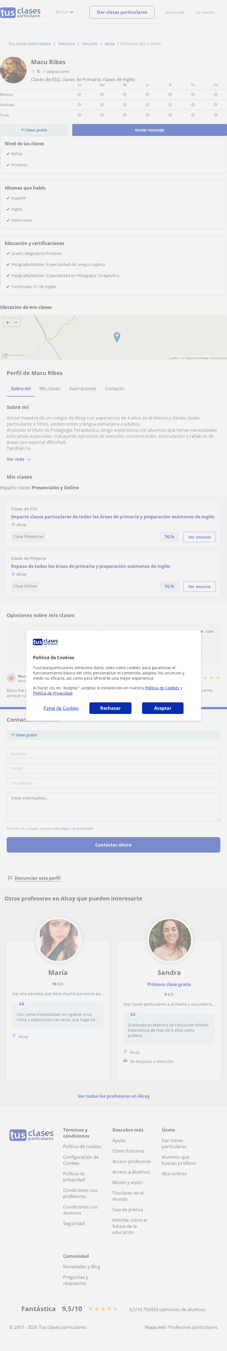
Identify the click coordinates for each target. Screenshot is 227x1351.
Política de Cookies (162, 687)
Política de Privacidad (53, 693)
